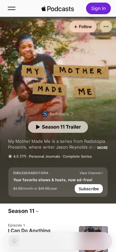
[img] (58, 8)
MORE (102, 147)
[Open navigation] (12, 8)
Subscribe (89, 188)
